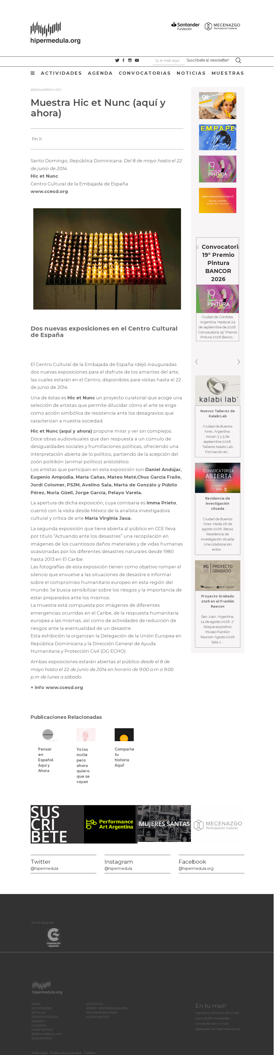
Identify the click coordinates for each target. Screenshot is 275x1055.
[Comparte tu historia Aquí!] (124, 734)
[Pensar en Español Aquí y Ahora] (47, 734)
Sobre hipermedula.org (107, 1008)
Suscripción (41, 1038)
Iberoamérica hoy (46, 90)
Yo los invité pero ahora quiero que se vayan (83, 765)
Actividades (61, 73)
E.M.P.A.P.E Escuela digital (234, 254)
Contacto (94, 1004)
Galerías (38, 1025)
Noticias (191, 73)
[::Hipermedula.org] (61, 31)
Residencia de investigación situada (217, 503)
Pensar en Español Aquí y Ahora (45, 760)
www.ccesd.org (49, 191)
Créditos (89, 1053)
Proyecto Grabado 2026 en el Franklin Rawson (217, 601)
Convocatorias (145, 73)
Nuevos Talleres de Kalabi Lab (217, 413)
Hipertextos (42, 1030)
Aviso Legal (39, 1053)
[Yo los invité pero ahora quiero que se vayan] (86, 734)
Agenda (100, 73)
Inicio (36, 1004)
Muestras (228, 73)
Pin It (37, 139)
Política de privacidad (65, 1053)
